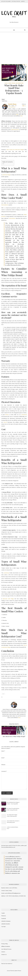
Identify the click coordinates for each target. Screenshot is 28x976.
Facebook (3, 918)
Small (3, 693)
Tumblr (3, 913)
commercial (24, 414)
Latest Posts (4, 101)
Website (3, 764)
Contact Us (4, 954)
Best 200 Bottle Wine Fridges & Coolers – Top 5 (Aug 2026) (13, 803)
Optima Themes (18, 970)
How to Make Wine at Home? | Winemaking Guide (13, 821)
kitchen (7, 414)
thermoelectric (4, 205)
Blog (6, 83)
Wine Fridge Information (15, 83)
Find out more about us (6, 963)
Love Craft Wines (11, 107)
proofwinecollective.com (9, 847)
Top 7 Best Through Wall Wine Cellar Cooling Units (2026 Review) (13, 809)
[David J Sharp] (5, 106)
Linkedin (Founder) (5, 923)
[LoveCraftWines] (14, 14)
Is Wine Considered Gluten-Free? (12, 827)
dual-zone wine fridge (8, 598)
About (3, 99)
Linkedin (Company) (5, 921)
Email (3, 757)
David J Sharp (12, 104)
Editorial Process (16, 1)
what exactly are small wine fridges (15, 149)
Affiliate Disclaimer (6, 1)
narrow (5, 422)
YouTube (3, 926)
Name (3, 751)
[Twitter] (25, 106)
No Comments (23, 697)
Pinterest (3, 915)
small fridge (6, 174)
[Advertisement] (14, 47)
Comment (4, 771)
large (17, 114)
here (21, 116)
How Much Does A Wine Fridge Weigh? (14, 736)
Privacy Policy (4, 943)
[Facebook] (23, 106)
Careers (23, 1)
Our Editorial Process (6, 949)
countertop (6, 572)
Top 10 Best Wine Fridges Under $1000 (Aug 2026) (12, 815)
